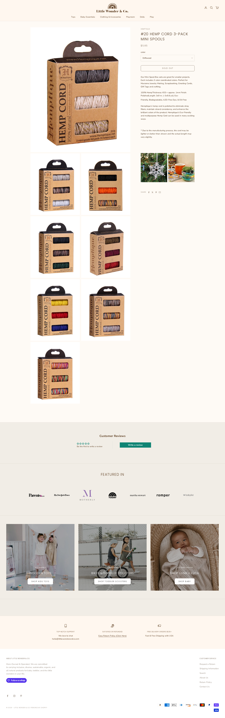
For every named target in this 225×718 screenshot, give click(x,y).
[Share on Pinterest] (156, 192)
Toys (73, 17)
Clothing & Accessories (110, 17)
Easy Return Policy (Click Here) (112, 635)
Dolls (142, 17)
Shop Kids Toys (40, 581)
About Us (204, 677)
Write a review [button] (135, 445)
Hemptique (145, 29)
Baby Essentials (87, 17)
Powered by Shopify (39, 708)
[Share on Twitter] (152, 192)
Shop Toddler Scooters (112, 581)
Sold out (167, 68)
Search (203, 673)
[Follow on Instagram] (14, 696)
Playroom (130, 17)
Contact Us (205, 686)
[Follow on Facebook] (7, 696)
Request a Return (207, 664)
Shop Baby (185, 581)
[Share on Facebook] (149, 192)
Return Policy (206, 682)
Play (152, 17)
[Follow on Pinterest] (21, 696)
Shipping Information (209, 668)
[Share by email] (160, 192)
